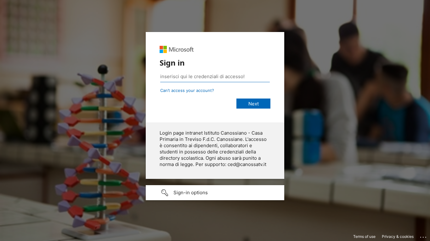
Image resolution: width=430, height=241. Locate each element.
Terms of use (364, 236)
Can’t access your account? (187, 90)
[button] (215, 192)
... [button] (423, 236)
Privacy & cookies (398, 236)
